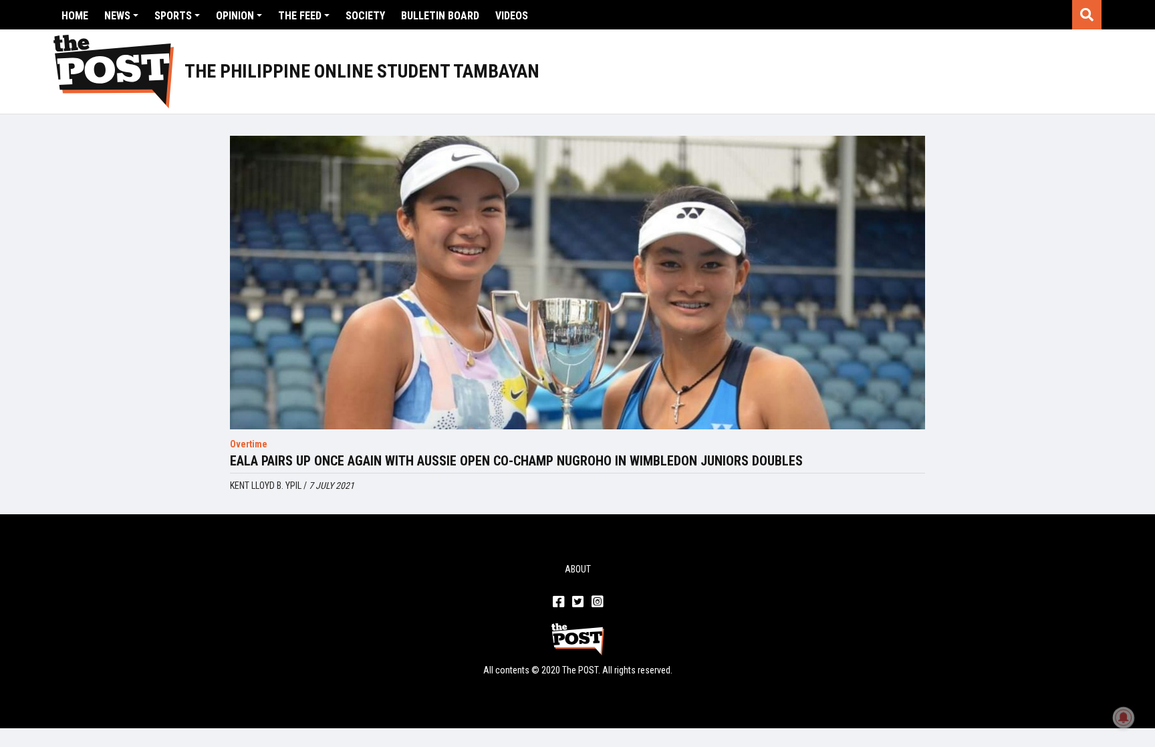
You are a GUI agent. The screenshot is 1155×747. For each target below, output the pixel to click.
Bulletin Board (440, 15)
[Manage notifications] (1123, 717)
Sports (173, 15)
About (578, 569)
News (117, 15)
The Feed (300, 15)
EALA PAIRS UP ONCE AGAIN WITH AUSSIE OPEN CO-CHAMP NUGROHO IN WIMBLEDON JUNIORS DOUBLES (516, 460)
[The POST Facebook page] (558, 603)
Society (365, 15)
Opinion (235, 15)
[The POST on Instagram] (597, 603)
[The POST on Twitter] (578, 603)
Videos (511, 15)
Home (74, 15)
